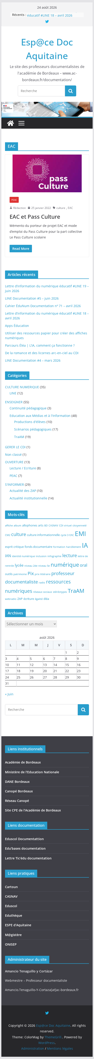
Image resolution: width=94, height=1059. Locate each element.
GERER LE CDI (15, 447)
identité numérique (23, 556)
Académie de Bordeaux (23, 762)
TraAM (19, 437)
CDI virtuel (65, 525)
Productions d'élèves (30, 422)
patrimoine (20, 574)
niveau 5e (44, 565)
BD (46, 525)
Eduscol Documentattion (24, 839)
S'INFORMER (14, 484)
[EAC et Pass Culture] (47, 173)
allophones (29, 525)
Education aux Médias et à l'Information (40, 415)
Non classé (13, 454)
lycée (19, 565)
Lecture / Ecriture (23, 468)
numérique (65, 564)
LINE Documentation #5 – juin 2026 (32, 298)
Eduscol (11, 906)
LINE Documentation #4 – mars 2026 (32, 360)
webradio (10, 599)
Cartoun (11, 887)
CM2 (7, 535)
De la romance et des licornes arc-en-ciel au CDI (41, 353)
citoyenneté (79, 525)
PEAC (14, 199)
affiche (9, 525)
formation (59, 546)
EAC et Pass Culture (35, 216)
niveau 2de (30, 565)
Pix (31, 573)
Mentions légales (60, 1048)
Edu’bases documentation (25, 848)
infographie (54, 556)
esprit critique (14, 547)
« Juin (9, 694)
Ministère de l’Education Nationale (32, 772)
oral (83, 565)
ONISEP (11, 944)
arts (40, 525)
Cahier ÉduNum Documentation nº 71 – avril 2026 (43, 306)
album (17, 525)
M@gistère (13, 935)
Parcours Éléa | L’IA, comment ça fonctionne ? (40, 345)
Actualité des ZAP (23, 490)
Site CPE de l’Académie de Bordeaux (33, 810)
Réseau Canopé (17, 801)
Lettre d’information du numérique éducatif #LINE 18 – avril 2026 (54, 15)
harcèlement (73, 546)
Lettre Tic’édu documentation (28, 858)
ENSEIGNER (14, 402)
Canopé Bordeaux (19, 791)
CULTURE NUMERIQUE (22, 387)
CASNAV (53, 525)
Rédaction (19, 208)
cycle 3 (64, 535)
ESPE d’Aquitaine (18, 925)
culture (60, 208)
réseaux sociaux (42, 591)
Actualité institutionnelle (28, 498)
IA (85, 545)
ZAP (20, 599)
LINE (13, 393)
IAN (8, 555)
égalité (39, 599)
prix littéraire (42, 574)
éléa (46, 599)
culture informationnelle (43, 535)
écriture (29, 599)
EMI (80, 533)
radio (42, 582)
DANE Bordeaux (17, 781)
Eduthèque (13, 915)
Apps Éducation (17, 325)
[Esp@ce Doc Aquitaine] (10, 123)
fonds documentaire (38, 547)
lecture (69, 555)
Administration (32, 1048)
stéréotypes (60, 591)
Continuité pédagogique (28, 408)
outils (9, 574)
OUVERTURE (14, 462)
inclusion (41, 556)
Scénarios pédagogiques (33, 429)
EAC (70, 208)
